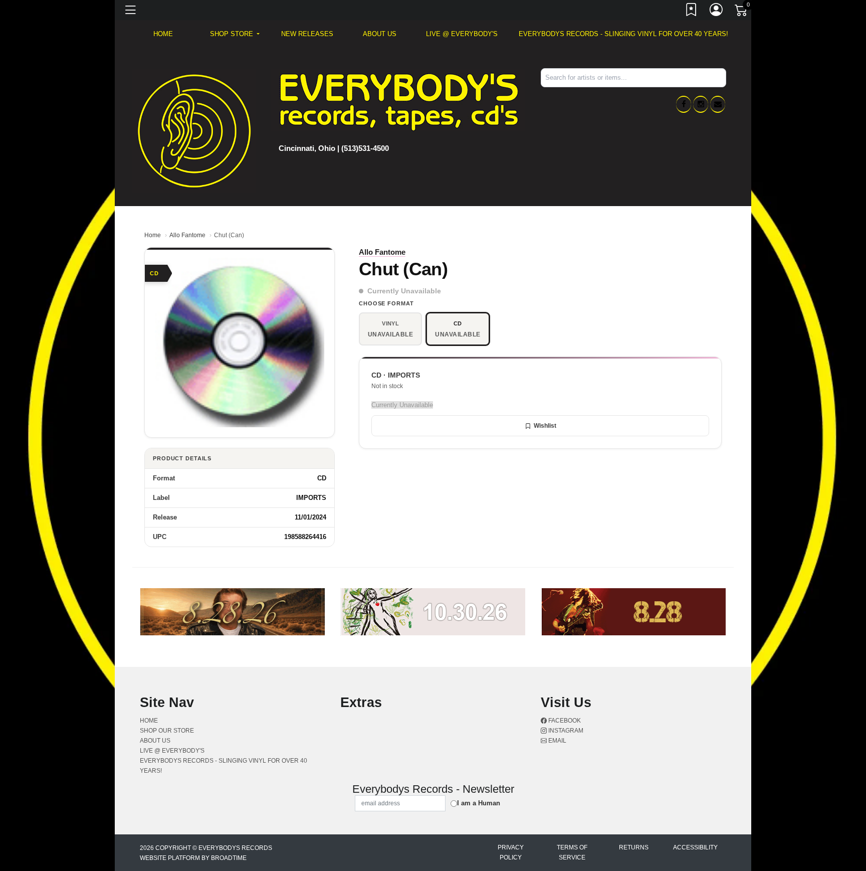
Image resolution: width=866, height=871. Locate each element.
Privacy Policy (511, 852)
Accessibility (695, 847)
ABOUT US (379, 34)
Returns (633, 847)
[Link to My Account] (717, 12)
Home (152, 235)
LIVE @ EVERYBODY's (462, 34)
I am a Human (478, 803)
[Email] (717, 104)
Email (556, 740)
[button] (235, 34)
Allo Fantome (187, 235)
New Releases (307, 34)
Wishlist (545, 425)
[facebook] (683, 104)
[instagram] (700, 104)
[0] (741, 12)
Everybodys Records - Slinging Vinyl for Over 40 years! (623, 34)
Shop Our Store (167, 730)
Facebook (564, 720)
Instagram (565, 730)
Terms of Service (572, 852)
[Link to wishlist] (692, 12)
